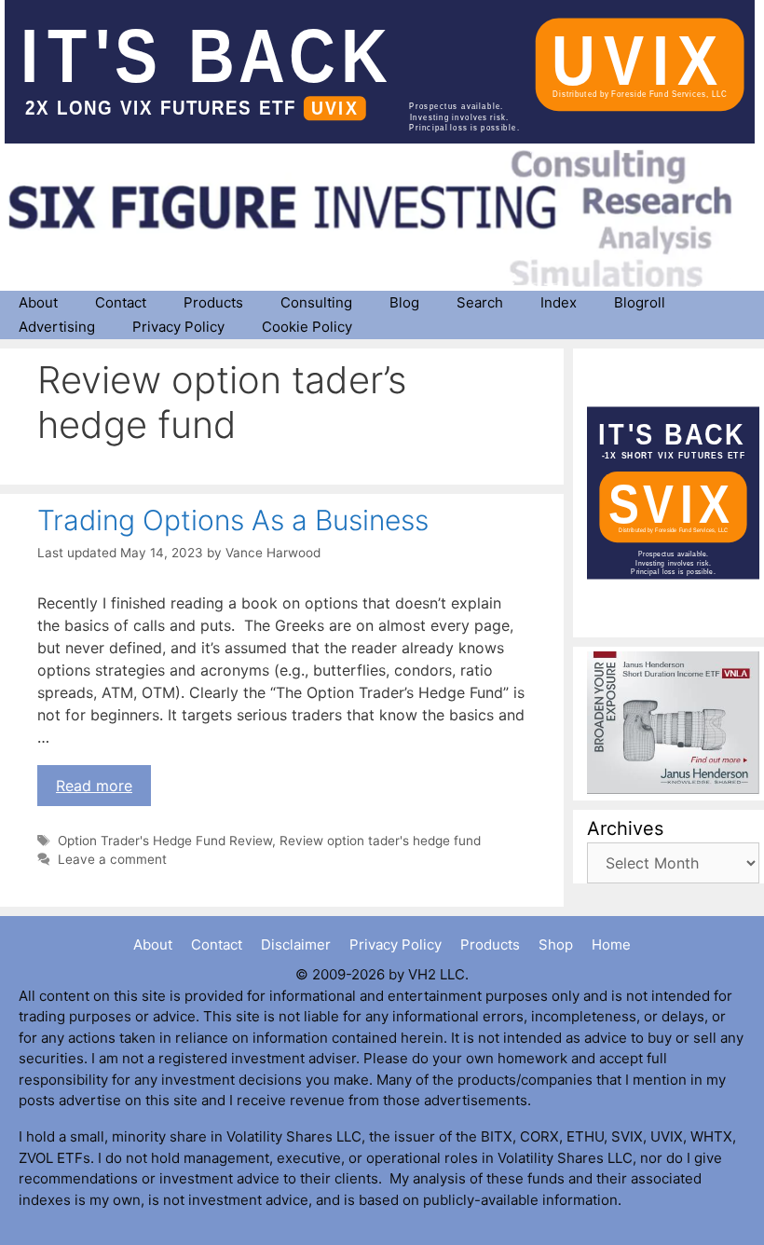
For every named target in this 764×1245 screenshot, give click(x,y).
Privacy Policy (178, 326)
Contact (120, 302)
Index (558, 302)
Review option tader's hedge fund (380, 840)
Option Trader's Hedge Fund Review (165, 840)
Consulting (316, 302)
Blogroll (639, 302)
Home (611, 944)
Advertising (57, 326)
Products (213, 302)
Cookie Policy (307, 326)
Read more (94, 785)
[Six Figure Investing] (384, 218)
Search (480, 302)
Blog (404, 302)
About (38, 302)
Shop (556, 944)
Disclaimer (296, 944)
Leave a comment (112, 859)
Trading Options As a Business (233, 520)
